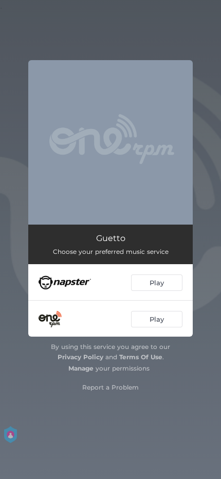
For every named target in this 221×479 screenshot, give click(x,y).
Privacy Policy (80, 357)
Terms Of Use (140, 357)
